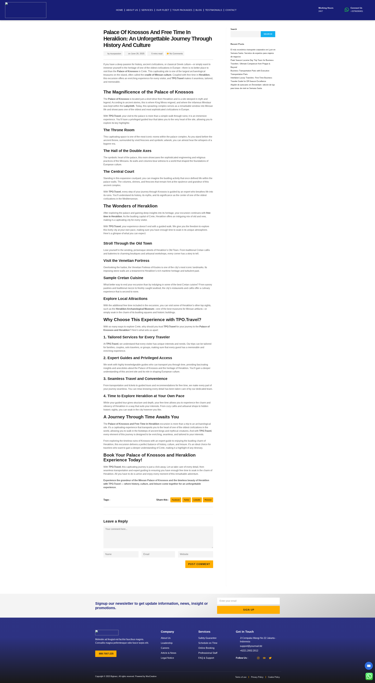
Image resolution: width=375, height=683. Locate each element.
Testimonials (213, 10)
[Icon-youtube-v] (276, 658)
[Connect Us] (346, 9)
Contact (231, 10)
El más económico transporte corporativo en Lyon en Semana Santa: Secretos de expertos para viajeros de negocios (253, 53)
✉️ (369, 666)
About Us (132, 10)
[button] (175, 499)
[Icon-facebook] (252, 658)
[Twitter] (270, 658)
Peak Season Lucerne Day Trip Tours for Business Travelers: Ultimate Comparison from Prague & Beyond (252, 63)
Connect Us (356, 8)
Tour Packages (182, 10)
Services (147, 10)
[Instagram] (258, 658)
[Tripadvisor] (264, 658)
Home (119, 10)
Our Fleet (162, 10)
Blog (199, 10)
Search (234, 29)
